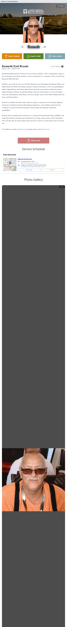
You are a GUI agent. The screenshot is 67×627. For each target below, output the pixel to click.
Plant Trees (52, 170)
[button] (10, 163)
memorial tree (22, 129)
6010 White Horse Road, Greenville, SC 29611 (33, 166)
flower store (46, 129)
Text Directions (29, 170)
